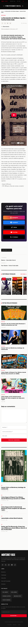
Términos (14, 624)
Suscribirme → (14, 615)
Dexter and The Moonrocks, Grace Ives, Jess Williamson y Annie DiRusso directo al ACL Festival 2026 (14, 528)
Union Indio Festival (6, 250)
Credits (19, 624)
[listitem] (6, 286)
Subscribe (3, 578)
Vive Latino (14, 592)
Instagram (15, 217)
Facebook (15, 222)
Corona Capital (7, 596)
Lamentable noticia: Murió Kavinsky (12, 518)
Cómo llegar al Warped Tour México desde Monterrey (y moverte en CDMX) (13, 498)
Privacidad (9, 624)
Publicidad (3, 575)
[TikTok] (15, 565)
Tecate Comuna (6, 599)
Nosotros (3, 572)
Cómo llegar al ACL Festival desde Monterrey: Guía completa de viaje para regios (12, 398)
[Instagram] (8, 565)
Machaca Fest (17, 596)
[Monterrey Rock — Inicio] (14, 554)
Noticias (3, 15)
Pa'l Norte (5, 592)
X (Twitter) (15, 237)
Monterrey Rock (14, 6)
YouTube (15, 232)
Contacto (3, 584)
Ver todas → (24, 274)
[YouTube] (12, 565)
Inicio (2, 11)
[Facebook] (2, 565)
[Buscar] (22, 6)
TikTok (15, 227)
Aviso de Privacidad (5, 581)
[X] (5, 565)
